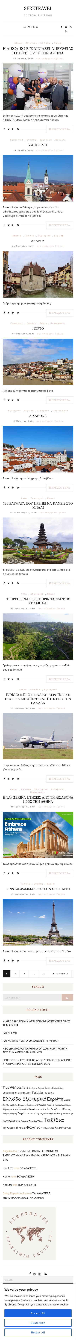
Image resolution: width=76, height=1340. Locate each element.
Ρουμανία (62, 1113)
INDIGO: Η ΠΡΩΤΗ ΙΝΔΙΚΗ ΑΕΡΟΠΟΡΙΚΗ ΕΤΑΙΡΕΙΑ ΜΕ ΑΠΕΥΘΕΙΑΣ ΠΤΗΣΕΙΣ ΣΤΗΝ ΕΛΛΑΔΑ (38, 699)
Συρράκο (33, 1121)
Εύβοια (67, 1099)
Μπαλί (51, 498)
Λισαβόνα (43, 410)
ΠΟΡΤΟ (38, 328)
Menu (33, 27)
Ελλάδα (45, 43)
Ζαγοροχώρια (10, 1104)
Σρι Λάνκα (22, 1121)
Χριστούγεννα (63, 1127)
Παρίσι (51, 884)
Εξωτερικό (16, 140)
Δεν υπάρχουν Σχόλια (49, 58)
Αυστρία (33, 1088)
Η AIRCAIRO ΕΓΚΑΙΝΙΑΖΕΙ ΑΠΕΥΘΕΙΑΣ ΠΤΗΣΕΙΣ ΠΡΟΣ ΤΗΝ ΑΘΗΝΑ (38, 50)
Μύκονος (66, 1109)
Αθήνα (18, 43)
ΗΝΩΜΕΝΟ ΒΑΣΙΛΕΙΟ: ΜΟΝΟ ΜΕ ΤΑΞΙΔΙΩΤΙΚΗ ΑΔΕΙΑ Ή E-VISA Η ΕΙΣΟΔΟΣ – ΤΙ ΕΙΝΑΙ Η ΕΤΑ (36, 1155)
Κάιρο (58, 43)
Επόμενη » (60, 973)
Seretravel (38, 8)
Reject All (38, 1332)
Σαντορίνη (9, 1121)
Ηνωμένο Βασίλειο (27, 1105)
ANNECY (38, 241)
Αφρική (41, 1088)
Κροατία (60, 140)
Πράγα (53, 1113)
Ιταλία (50, 1104)
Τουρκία (20, 1127)
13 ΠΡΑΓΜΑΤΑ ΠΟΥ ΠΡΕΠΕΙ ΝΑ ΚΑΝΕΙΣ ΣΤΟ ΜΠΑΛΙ (38, 505)
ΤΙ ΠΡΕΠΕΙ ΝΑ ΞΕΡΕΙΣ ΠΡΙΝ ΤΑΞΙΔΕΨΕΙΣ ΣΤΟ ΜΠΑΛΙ (38, 601)
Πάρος (13, 1113)
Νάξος (6, 1113)
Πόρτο (43, 323)
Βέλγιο (48, 1088)
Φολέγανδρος (47, 1127)
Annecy (17, 235)
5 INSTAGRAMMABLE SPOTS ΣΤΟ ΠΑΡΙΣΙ (38, 889)
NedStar (7, 1185)
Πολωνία (31, 1113)
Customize (38, 1323)
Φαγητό (33, 1127)
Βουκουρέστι (24, 1092)
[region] (38, 1312)
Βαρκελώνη (57, 1088)
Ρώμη (70, 1113)
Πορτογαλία (58, 323)
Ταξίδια (54, 1119)
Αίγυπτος (31, 43)
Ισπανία (41, 1104)
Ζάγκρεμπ (46, 140)
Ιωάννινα (60, 1104)
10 (44, 973)
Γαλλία (29, 235)
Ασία (24, 498)
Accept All (38, 1313)
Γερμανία (49, 1092)
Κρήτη (15, 1109)
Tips (6, 1087)
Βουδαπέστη (10, 1092)
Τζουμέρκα (9, 1127)
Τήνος (40, 1121)
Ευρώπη (31, 140)
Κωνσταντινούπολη (39, 1109)
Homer (7, 1176)
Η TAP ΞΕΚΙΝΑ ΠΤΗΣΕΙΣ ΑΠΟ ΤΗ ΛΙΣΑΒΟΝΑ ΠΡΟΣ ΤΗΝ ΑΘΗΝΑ (38, 799)
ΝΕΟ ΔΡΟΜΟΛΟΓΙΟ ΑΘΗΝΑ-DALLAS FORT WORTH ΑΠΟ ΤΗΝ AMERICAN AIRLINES (35, 1050)
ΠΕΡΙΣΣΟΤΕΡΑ (59, 129)
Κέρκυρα (7, 1108)
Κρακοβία (23, 1109)
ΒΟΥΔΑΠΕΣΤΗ (28, 1168)
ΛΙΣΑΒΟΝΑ (38, 416)
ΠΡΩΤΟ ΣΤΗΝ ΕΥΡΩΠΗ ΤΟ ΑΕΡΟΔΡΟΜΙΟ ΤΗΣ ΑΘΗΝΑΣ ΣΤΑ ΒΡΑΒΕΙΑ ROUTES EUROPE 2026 (37, 1061)
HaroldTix (8, 1168)
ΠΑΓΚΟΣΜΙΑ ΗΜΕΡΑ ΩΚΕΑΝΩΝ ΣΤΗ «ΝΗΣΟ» (31, 1040)
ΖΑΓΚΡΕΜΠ (38, 145)
